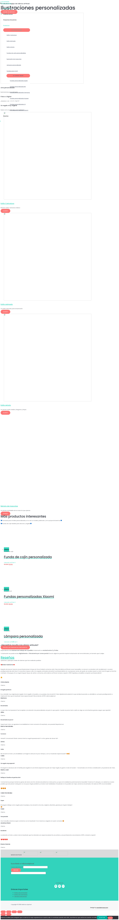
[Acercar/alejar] (19, 912)
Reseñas (5, 116)
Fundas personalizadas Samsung (20, 92)
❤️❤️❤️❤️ (4, 839)
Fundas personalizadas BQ (18, 86)
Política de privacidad (20, 893)
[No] (110, 918)
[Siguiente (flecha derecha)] (8, 914)
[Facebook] (55, 886)
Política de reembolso (20, 894)
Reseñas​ (7, 657)
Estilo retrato (10, 47)
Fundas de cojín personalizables (16, 53)
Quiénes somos (8, 14)
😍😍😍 (3, 788)
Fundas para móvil (12, 71)
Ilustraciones (7, 8)
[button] (5, 211)
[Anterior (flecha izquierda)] (3, 914)
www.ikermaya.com (102, 907)
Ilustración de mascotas (14, 59)
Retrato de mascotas (9, 506)
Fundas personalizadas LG (18, 104)
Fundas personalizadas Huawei (19, 98)
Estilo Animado (11, 41)
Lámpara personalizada (14, 65)
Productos (6, 25)
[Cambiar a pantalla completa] (14, 912)
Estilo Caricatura (12, 35)
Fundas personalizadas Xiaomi (19, 110)
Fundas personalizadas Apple (19, 81)
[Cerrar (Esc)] (3, 912)
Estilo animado (7, 304)
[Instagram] (59, 886)
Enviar (16, 870)
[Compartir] (8, 912)
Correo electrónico (17, 867)
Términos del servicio (20, 896)
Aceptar (102, 917)
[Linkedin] (63, 886)
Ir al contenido (5, 1)
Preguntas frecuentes (10, 20)
